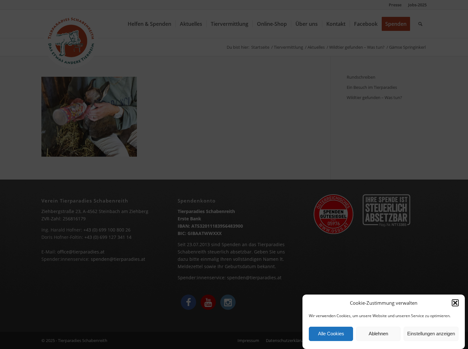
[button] (455, 303)
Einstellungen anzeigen (431, 334)
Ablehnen (378, 334)
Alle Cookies (331, 334)
